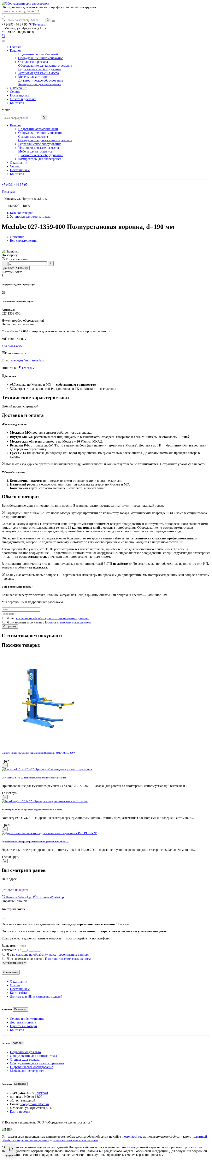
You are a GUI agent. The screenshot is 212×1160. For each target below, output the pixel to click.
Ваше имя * (10, 945)
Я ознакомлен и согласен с (49, 622)
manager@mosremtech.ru (28, 360)
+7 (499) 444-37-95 (15, 184)
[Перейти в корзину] (3, 36)
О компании (18, 88)
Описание (17, 237)
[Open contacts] (10, 1149)
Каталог (15, 50)
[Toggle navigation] (3, 40)
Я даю (48, 618)
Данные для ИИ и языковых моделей (36, 996)
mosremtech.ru (131, 1136)
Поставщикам (20, 95)
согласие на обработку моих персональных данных (52, 618)
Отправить (10, 626)
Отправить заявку (14, 962)
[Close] (3, 918)
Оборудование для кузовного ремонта (45, 65)
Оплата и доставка (23, 99)
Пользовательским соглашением (68, 622)
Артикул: (8, 309)
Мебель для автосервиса (35, 76)
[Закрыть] (53, 21)
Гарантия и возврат (23, 1026)
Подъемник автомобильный (38, 54)
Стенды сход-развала (33, 61)
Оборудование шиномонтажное (40, 58)
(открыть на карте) (15, 890)
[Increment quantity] (51, 263)
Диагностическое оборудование (40, 80)
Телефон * (9, 950)
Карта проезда (20, 1111)
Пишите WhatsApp (18, 897)
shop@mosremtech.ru (34, 1104)
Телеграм (39, 24)
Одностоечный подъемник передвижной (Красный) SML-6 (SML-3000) (39, 752)
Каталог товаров (21, 213)
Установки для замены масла (38, 73)
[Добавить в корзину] (5, 765)
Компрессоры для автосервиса (39, 84)
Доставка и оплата (23, 1022)
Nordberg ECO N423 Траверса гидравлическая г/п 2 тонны (32, 809)
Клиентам (20, 1009)
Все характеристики (24, 240)
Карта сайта (18, 992)
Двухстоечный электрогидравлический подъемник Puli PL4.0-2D (35, 841)
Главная (15, 47)
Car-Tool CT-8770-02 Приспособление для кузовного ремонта (34, 777)
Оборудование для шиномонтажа (33, 1056)
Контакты (17, 103)
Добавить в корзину (15, 268)
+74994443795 (12, 346)
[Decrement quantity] (5, 263)
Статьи (15, 985)
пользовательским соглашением (75, 1140)
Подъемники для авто (25, 1052)
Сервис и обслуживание (27, 1018)
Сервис (15, 91)
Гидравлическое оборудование (39, 69)
